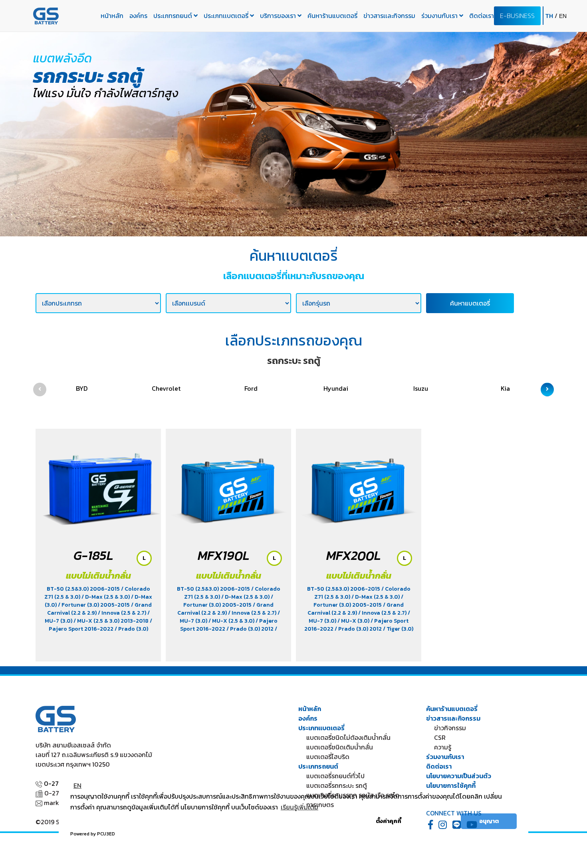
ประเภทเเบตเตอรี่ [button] (227, 15)
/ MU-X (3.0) (354, 621)
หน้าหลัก (112, 15)
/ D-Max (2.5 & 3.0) (106, 597)
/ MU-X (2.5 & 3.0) (232, 621)
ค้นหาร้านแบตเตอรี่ (332, 15)
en (563, 16)
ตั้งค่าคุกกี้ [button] (388, 821)
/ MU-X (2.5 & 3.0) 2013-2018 (111, 621)
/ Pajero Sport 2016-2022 (100, 625)
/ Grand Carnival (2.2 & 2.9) (225, 609)
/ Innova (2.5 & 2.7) (122, 613)
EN (77, 785)
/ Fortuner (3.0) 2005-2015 (94, 605)
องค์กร (138, 15)
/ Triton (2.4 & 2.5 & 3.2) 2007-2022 (226, 633)
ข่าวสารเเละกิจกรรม (389, 15)
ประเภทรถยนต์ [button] (173, 15)
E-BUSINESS (517, 15)
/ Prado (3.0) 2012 (250, 629)
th (550, 16)
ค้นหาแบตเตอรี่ (470, 303)
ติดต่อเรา (481, 15)
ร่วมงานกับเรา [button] (440, 15)
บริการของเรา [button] (278, 15)
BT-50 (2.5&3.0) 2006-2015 (84, 589)
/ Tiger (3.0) (398, 629)
